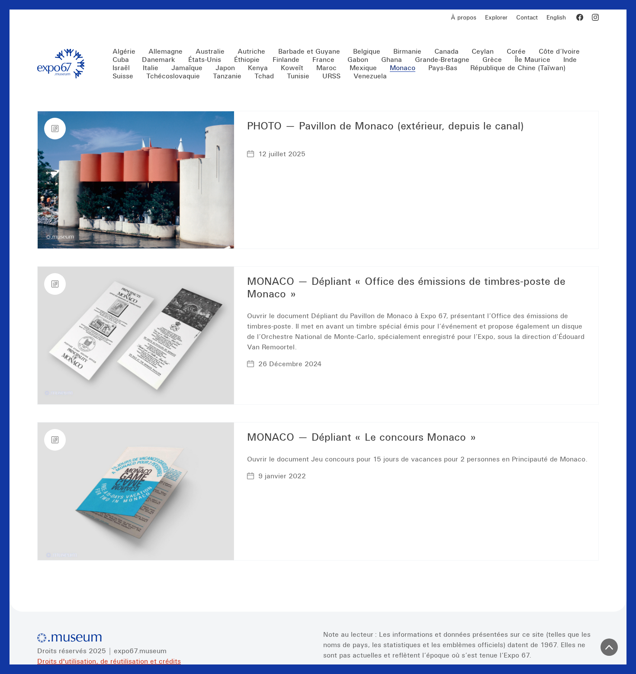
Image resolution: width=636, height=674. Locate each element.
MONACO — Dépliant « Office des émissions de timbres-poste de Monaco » (406, 287)
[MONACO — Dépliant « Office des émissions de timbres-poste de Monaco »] (136, 335)
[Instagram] (595, 17)
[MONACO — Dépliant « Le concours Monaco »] (136, 491)
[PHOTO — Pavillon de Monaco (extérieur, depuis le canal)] (136, 180)
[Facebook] (579, 17)
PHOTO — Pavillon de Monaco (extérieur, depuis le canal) (385, 125)
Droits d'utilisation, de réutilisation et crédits (109, 661)
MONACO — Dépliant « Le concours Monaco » (361, 437)
